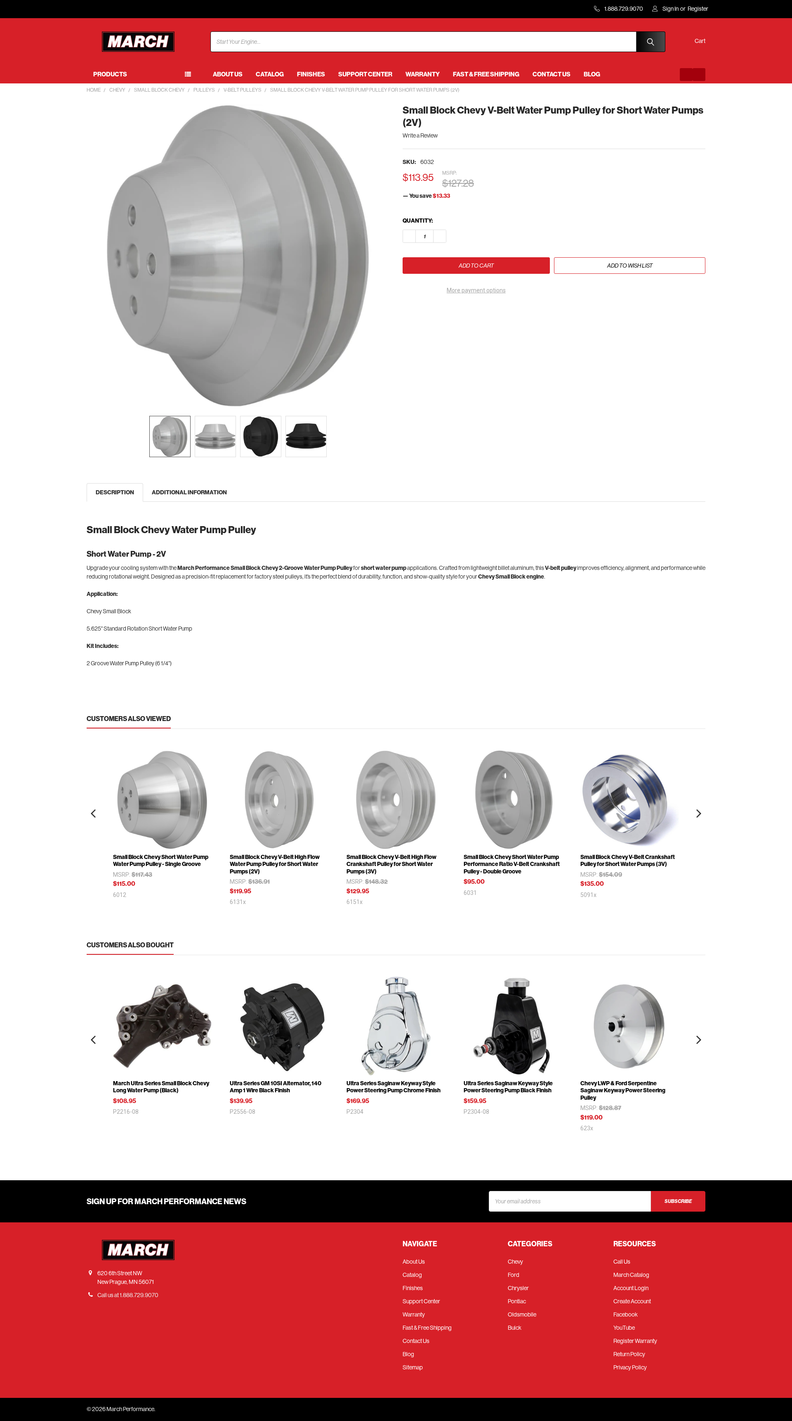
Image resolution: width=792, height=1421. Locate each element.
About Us (228, 74)
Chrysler (518, 1288)
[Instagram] (699, 74)
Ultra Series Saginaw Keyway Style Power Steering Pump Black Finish (508, 1087)
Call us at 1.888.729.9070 (127, 1295)
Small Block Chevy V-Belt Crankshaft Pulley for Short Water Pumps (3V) (627, 861)
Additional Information (189, 492)
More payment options (476, 290)
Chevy (515, 1261)
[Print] (438, 313)
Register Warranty (635, 1341)
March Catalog (631, 1275)
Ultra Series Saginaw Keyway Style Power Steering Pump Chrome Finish (393, 1087)
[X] (453, 313)
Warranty (422, 74)
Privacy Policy (630, 1367)
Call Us (621, 1261)
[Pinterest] (468, 313)
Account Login (630, 1288)
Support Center (365, 74)
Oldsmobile (522, 1314)
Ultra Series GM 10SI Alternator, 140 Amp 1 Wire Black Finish (275, 1087)
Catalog (270, 74)
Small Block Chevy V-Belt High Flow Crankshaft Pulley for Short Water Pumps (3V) (391, 864)
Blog (592, 74)
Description (115, 492)
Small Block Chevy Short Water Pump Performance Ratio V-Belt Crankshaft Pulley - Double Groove (512, 864)
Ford (513, 1275)
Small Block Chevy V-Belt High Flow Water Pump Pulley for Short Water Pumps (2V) (275, 864)
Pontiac (517, 1301)
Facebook (625, 1314)
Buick (514, 1327)
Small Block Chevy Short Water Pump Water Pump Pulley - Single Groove (160, 861)
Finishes (311, 74)
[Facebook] (686, 74)
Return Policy (629, 1354)
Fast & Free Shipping (486, 74)
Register (698, 8)
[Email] (423, 313)
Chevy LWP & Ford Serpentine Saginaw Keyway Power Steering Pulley (622, 1090)
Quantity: (418, 220)
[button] (93, 813)
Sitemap (413, 1367)
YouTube (624, 1327)
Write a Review (420, 135)
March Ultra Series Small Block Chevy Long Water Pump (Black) (161, 1087)
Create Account (632, 1301)
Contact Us (551, 74)
